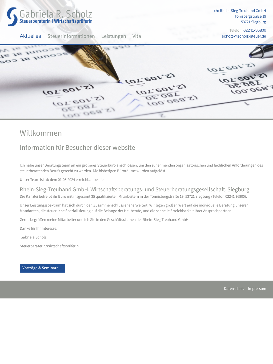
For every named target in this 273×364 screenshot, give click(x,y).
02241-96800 (254, 30)
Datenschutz (234, 289)
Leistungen (113, 36)
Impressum (257, 289)
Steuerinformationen (71, 36)
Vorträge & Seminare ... (42, 268)
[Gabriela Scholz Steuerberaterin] (49, 17)
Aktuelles (30, 36)
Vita (137, 36)
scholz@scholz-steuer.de (244, 36)
